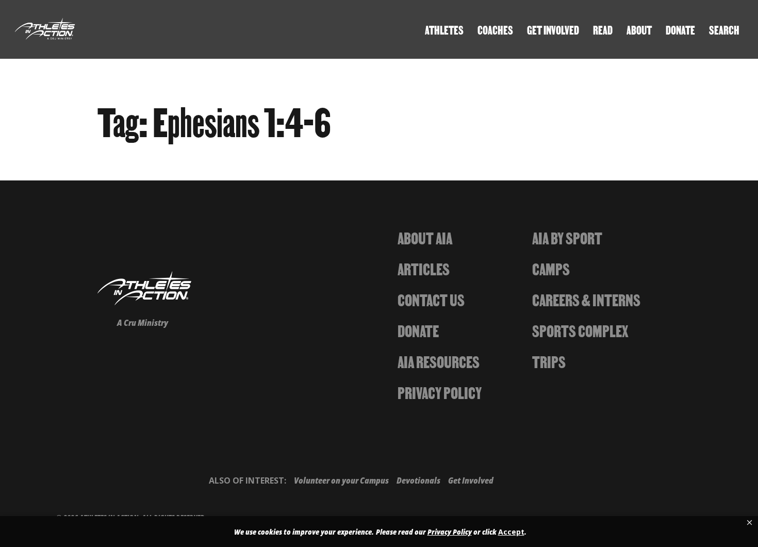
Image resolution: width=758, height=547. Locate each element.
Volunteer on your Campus (341, 480)
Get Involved (553, 29)
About (639, 29)
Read (603, 29)
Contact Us (431, 299)
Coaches (495, 29)
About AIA (425, 237)
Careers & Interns (586, 299)
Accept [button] (511, 532)
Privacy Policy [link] (449, 532)
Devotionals (418, 480)
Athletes (444, 29)
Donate (680, 29)
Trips (549, 361)
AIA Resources (439, 361)
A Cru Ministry (142, 322)
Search (724, 29)
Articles (424, 268)
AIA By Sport (567, 237)
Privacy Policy (440, 392)
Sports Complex (580, 330)
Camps (551, 268)
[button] (749, 522)
